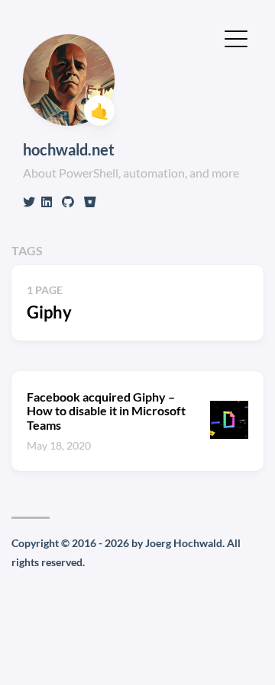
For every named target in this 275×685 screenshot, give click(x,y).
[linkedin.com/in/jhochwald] (46, 201)
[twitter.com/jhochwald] (29, 201)
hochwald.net (69, 149)
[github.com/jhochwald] (68, 201)
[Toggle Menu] (236, 37)
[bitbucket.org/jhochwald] (90, 201)
